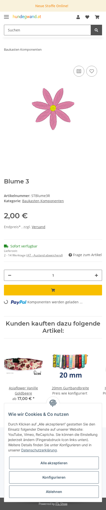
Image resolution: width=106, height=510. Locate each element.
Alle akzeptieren (54, 463)
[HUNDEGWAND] (27, 17)
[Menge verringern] (9, 275)
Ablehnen (54, 491)
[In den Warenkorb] (53, 290)
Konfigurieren (54, 477)
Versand (38, 226)
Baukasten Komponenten (43, 201)
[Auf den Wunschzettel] (91, 71)
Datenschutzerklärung (39, 450)
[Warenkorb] (97, 17)
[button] (78, 17)
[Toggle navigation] (6, 15)
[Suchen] (96, 30)
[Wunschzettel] (87, 17)
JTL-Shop (61, 504)
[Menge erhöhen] (96, 275)
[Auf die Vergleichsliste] (78, 71)
